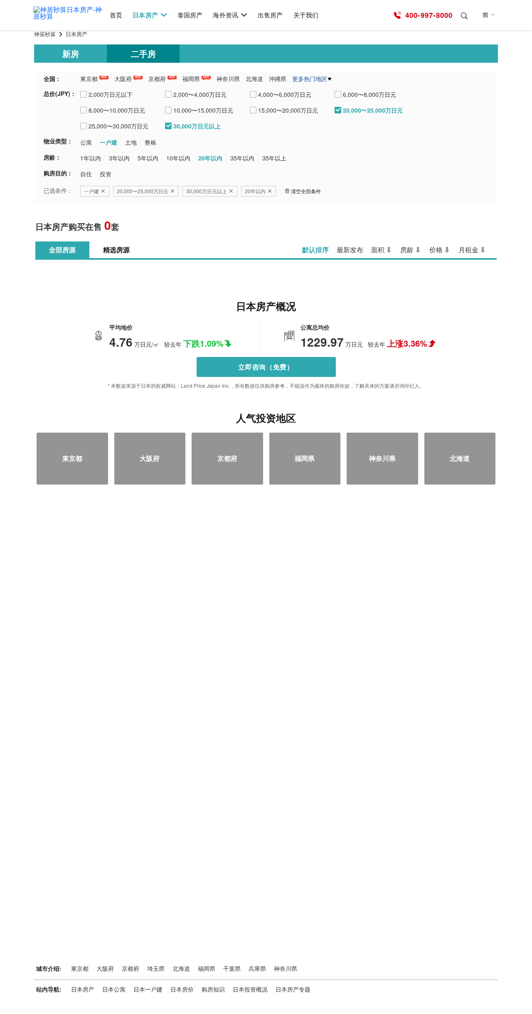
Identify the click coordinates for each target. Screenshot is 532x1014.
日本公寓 (114, 989)
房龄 (407, 249)
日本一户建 (148, 989)
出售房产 (270, 15)
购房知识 (213, 989)
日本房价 (182, 989)
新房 (70, 53)
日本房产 (145, 15)
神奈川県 (228, 78)
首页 (116, 15)
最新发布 (350, 249)
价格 (436, 249)
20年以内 (255, 190)
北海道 (254, 78)
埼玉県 (156, 968)
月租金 (468, 249)
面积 (377, 249)
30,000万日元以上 (206, 190)
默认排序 (315, 249)
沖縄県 (277, 78)
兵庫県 (257, 968)
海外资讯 (225, 15)
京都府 (157, 78)
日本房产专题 (293, 989)
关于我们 (305, 15)
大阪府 (123, 78)
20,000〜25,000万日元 (142, 190)
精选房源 (116, 249)
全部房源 (62, 249)
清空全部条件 (306, 190)
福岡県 (191, 78)
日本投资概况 (250, 989)
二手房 (143, 53)
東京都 (89, 78)
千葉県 (232, 968)
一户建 (91, 190)
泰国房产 (189, 15)
